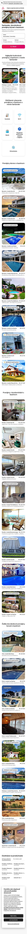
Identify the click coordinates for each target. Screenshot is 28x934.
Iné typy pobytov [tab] (6, 859)
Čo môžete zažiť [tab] (17, 859)
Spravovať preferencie (13, 924)
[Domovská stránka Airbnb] (3, 8)
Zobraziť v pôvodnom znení (16, 3)
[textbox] (7, 42)
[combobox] (13, 36)
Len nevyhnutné (13, 920)
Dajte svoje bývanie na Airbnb (15, 8)
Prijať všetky (13, 916)
